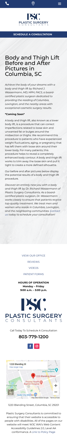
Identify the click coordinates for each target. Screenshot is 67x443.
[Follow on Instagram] (36, 346)
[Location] (33, 4)
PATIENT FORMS (33, 274)
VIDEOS (33, 267)
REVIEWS (33, 261)
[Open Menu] (55, 4)
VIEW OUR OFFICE (33, 255)
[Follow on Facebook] (30, 346)
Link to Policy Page (43, 432)
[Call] (11, 4)
